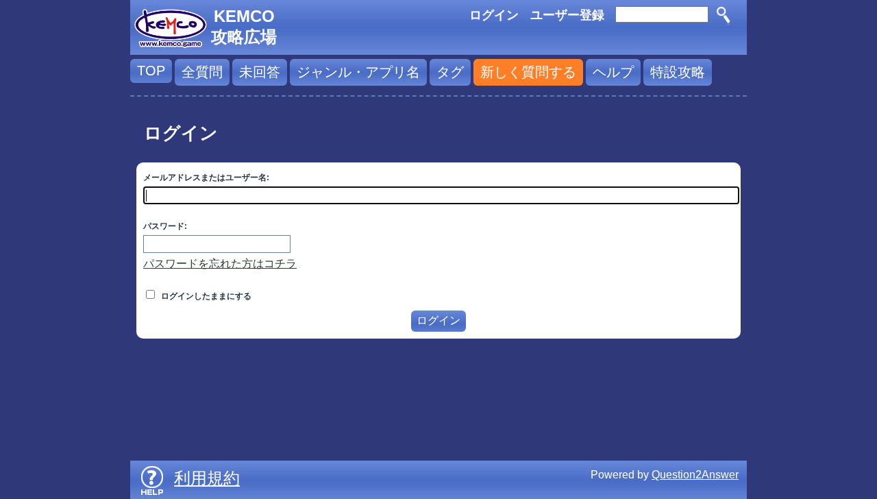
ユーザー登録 (567, 15)
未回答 (259, 72)
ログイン (494, 15)
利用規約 (207, 478)
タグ (450, 72)
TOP (151, 70)
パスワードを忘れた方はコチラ (220, 263)
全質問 (202, 72)
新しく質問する (528, 72)
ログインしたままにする (205, 296)
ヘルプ (613, 72)
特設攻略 (677, 72)
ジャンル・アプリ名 (358, 72)
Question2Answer (695, 474)
